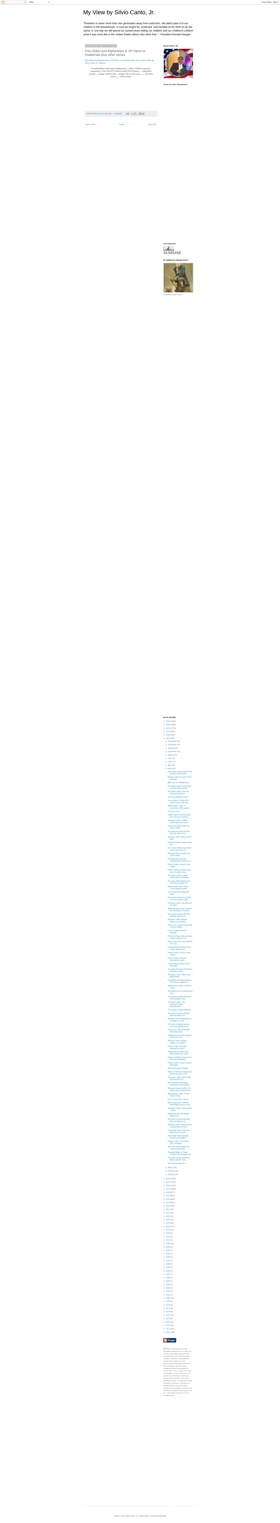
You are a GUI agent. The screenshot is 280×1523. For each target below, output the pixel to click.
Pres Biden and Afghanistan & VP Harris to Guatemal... (179, 981)
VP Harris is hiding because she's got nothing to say (179, 1025)
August (171, 755)
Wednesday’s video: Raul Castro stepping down (178, 888)
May (170, 765)
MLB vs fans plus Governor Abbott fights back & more (179, 1104)
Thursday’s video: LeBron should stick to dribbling (178, 876)
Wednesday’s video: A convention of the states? (179, 807)
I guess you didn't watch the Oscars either (178, 827)
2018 (168, 1186)
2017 (168, 1189)
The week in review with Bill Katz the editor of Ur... (179, 832)
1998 (168, 1247)
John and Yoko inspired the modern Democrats (178, 1148)
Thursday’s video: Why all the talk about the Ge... (179, 1078)
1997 (168, 1250)
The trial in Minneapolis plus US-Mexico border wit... (179, 882)
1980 (168, 1298)
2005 (168, 1230)
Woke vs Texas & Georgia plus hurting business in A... (180, 1073)
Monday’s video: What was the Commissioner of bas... (180, 1126)
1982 (168, 1291)
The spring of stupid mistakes (179, 1010)
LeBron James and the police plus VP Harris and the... (179, 816)
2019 (168, 1182)
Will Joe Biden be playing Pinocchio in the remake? (179, 1084)
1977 (168, 1308)
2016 (168, 1192)
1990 (168, 1264)
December (172, 741)
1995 (168, 1257)
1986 (168, 1278)
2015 (168, 1196)
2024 (168, 728)
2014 (168, 1199)
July (170, 758)
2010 (168, 1213)
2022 (168, 735)
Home (121, 124)
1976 (168, 1312)
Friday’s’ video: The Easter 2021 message (178, 1142)
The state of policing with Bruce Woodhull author (180, 970)
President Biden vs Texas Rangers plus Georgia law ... (180, 1153)
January (171, 1174)
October (171, 748)
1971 (168, 1329)
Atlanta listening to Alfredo (178, 1068)
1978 (168, 1305)
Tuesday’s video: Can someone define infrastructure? (176, 1004)
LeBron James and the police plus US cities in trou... (179, 871)
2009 (168, 1216)
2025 (168, 725)
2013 (168, 1203)
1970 (168, 1332)
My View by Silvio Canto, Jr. (119, 12)
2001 (168, 1240)
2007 (168, 1223)
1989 (168, 1267)
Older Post (152, 124)
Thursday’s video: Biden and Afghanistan (179, 976)
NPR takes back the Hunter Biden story (178, 1115)
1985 (168, 1281)
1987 (168, 1274)
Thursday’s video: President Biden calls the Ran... (179, 1159)
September (172, 751)
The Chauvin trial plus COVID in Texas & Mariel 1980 (179, 898)
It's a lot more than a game (178, 1099)
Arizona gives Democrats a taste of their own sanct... (178, 1053)
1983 (168, 1288)
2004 (168, 1233)
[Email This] (132, 113)
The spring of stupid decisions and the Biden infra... (179, 998)
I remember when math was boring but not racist (179, 1131)
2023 (168, 732)
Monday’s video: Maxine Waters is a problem (177, 920)
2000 (168, 1244)
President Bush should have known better (179, 854)
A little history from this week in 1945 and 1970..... (180, 1036)
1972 (168, 1325)
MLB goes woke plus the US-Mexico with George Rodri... (180, 1089)
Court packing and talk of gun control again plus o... (179, 948)
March (170, 1168)
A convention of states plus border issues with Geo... (178, 801)
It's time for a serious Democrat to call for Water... (180, 926)
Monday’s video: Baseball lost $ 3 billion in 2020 (179, 1020)
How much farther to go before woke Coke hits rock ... (180, 849)
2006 (168, 1226)
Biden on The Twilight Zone (178, 783)
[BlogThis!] (134, 113)
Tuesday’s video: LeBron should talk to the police (178, 821)
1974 (168, 1319)
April (170, 769)
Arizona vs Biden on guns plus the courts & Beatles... (180, 1058)
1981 (168, 1295)
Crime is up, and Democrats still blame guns (179, 1031)
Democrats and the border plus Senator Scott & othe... (180, 773)
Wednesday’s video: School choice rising (179, 1095)
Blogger (163, 1516)
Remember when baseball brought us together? (178, 1137)
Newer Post (90, 124)
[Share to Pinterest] (143, 113)
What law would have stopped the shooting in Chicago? (179, 910)
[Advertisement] (175, 194)
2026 (168, 721)
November (172, 745)
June (170, 762)
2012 (168, 1206)
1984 (168, 1284)
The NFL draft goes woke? (178, 797)
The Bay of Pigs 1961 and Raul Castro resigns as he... (180, 937)
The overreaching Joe (176, 1163)
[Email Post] (127, 113)
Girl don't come (174, 811)
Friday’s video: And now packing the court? (177, 959)
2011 (168, 1209)
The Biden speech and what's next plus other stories (179, 787)
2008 (168, 1220)
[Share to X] (137, 113)
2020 (168, 1179)
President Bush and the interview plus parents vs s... (180, 860)
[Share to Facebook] (140, 113)
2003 (168, 1237)
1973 (168, 1322)
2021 (168, 738)
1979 (168, 1301)
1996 (168, 1254)
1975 (168, 1315)
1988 (168, 1271)
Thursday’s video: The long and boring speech (178, 792)
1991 (168, 1261)
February (172, 1171)
